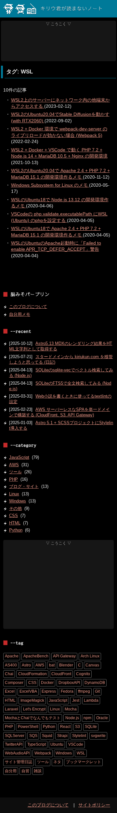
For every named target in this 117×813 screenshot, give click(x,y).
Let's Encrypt (34, 709)
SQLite (91, 726)
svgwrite (98, 735)
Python (15, 530)
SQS (33, 735)
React (65, 726)
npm (87, 718)
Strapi (62, 735)
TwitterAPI (13, 744)
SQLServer (14, 735)
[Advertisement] (58, 43)
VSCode (75, 744)
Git (97, 691)
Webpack (42, 753)
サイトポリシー (94, 805)
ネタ (57, 762)
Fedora (67, 691)
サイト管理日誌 (18, 762)
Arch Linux (90, 656)
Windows (17, 501)
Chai (9, 674)
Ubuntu (56, 744)
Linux (14, 493)
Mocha (71, 709)
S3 (77, 726)
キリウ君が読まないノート (71, 8)
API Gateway (64, 656)
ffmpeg (84, 691)
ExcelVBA (28, 691)
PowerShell (28, 726)
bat (52, 665)
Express (49, 691)
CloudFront (61, 674)
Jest (75, 700)
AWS (14, 464)
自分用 (11, 771)
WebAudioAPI (17, 753)
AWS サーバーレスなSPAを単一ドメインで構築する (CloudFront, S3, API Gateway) (59, 412)
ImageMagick (32, 700)
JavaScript (19, 457)
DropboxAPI (69, 682)
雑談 (38, 771)
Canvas (92, 665)
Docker (47, 682)
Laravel (11, 709)
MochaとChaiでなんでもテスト (32, 718)
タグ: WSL (19, 72)
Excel (10, 691)
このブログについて (28, 306)
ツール (15, 471)
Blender (66, 665)
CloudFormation (32, 674)
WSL (81, 753)
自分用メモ (19, 314)
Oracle (102, 718)
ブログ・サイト (24, 486)
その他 (15, 508)
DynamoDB (94, 682)
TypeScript (36, 744)
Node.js (72, 718)
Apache (12, 656)
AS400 (11, 665)
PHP (13, 479)
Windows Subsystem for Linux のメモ (50, 185)
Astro (26, 665)
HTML (14, 523)
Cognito (83, 674)
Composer (14, 682)
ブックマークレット (83, 762)
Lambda (91, 700)
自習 (25, 771)
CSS (13, 515)
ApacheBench (35, 656)
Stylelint (79, 735)
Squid (47, 735)
